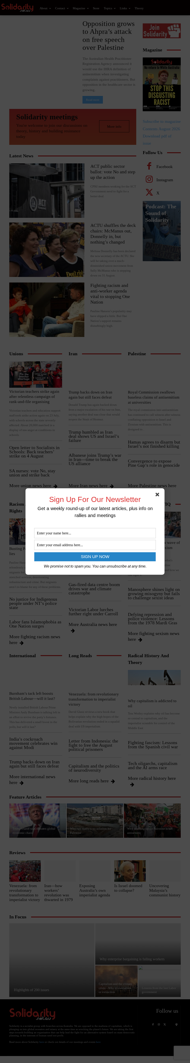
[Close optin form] (158, 495)
